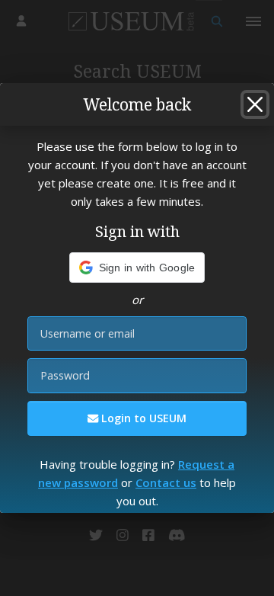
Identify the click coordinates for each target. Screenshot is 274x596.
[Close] (255, 104)
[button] (137, 267)
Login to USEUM (142, 418)
